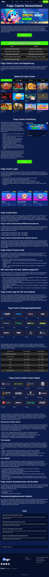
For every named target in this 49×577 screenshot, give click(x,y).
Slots (42, 80)
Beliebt (5, 80)
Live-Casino (18, 80)
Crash (30, 80)
